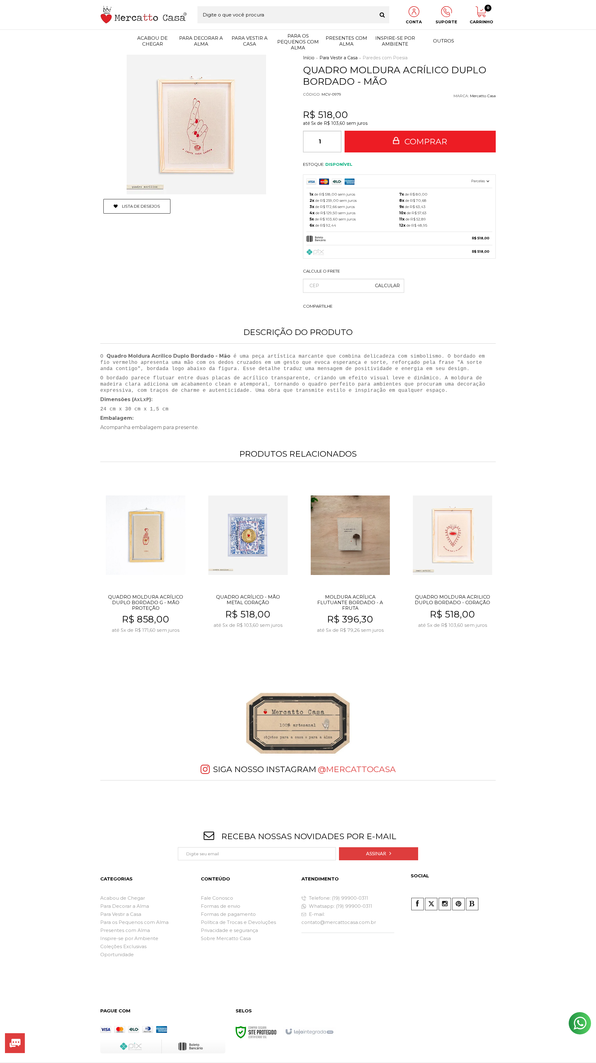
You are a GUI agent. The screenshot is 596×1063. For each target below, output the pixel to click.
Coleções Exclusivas (123, 946)
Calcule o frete (321, 271)
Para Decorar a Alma (124, 906)
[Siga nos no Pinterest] (458, 904)
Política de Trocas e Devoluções (238, 922)
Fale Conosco (217, 898)
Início (308, 58)
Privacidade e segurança (229, 930)
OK (387, 286)
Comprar (424, 142)
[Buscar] (382, 14)
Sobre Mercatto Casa (226, 938)
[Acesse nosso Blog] (472, 904)
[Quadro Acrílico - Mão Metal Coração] (248, 570)
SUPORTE (446, 21)
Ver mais (159, 653)
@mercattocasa (357, 769)
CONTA (414, 21)
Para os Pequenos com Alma (134, 922)
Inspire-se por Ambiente (129, 938)
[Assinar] (378, 853)
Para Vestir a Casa (338, 58)
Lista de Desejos (140, 206)
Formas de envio (220, 906)
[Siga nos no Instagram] (445, 904)
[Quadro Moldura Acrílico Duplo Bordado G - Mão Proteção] (145, 570)
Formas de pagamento (228, 914)
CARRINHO (480, 15)
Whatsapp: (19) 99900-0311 (340, 906)
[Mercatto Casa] (143, 14)
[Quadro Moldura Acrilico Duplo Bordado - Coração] (452, 570)
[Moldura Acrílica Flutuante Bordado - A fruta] (350, 570)
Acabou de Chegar (122, 898)
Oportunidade (117, 954)
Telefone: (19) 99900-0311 (338, 898)
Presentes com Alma (125, 930)
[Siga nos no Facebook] (417, 904)
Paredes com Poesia (385, 58)
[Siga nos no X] (431, 904)
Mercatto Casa (483, 95)
